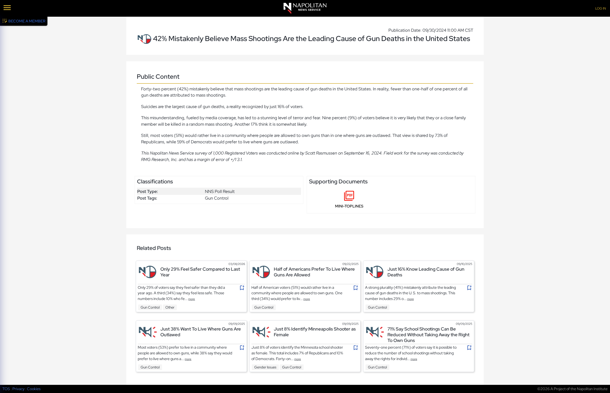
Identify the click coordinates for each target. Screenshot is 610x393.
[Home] (305, 8)
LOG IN (600, 8)
